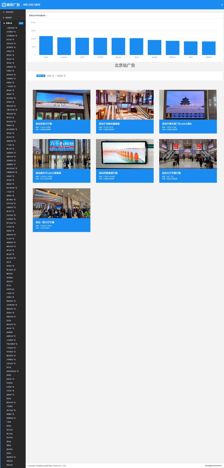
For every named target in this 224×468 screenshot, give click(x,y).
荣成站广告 (10, 313)
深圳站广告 (10, 102)
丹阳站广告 (10, 297)
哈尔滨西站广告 (12, 129)
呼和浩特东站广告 (13, 371)
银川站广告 (10, 211)
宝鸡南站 (10, 277)
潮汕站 (9, 441)
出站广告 (50, 76)
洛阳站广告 (10, 176)
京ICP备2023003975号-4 (213, 466)
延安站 (9, 453)
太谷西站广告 (11, 340)
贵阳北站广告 (11, 106)
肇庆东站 (10, 274)
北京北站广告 (11, 215)
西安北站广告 (11, 43)
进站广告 (40, 76)
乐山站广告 (10, 238)
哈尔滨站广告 (11, 98)
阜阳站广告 (10, 231)
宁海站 (9, 422)
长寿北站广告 (11, 363)
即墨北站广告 (11, 317)
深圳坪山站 (10, 289)
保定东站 (10, 281)
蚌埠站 (9, 426)
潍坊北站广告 (11, 402)
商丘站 (9, 367)
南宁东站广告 (11, 223)
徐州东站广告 (11, 121)
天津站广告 (10, 51)
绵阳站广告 (10, 184)
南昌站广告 (10, 94)
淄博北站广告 (11, 141)
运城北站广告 (11, 336)
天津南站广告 (11, 359)
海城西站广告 (11, 242)
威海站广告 (10, 195)
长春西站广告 (11, 207)
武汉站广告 (10, 39)
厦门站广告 (10, 149)
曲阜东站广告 (11, 246)
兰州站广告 (10, 227)
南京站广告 (10, 55)
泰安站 (9, 398)
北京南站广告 (11, 32)
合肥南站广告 (11, 67)
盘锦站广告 (10, 395)
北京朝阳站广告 (12, 36)
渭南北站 (10, 461)
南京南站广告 (11, 47)
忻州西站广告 (11, 352)
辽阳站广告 (10, 387)
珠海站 (9, 375)
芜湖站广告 (10, 125)
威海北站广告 (11, 309)
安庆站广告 (10, 266)
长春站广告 (10, 71)
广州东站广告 (11, 86)
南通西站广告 (11, 418)
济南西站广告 (11, 78)
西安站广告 (10, 379)
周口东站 (10, 434)
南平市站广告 (11, 410)
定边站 (9, 320)
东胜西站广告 (11, 153)
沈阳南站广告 (11, 160)
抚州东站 (10, 437)
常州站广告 (10, 133)
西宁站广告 (10, 137)
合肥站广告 (10, 82)
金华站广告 (10, 180)
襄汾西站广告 (11, 356)
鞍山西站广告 (11, 270)
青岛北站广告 (11, 114)
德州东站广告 (11, 324)
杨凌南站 (10, 332)
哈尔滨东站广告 (12, 188)
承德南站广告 (11, 164)
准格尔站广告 (11, 156)
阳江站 (9, 262)
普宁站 (9, 285)
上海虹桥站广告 (12, 28)
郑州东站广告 (11, 75)
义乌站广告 (10, 192)
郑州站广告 (10, 63)
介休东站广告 (11, 348)
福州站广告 (10, 90)
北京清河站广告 (12, 305)
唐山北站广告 (11, 258)
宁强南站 (10, 406)
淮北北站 (10, 430)
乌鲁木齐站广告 (12, 110)
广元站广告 (10, 145)
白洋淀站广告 (11, 219)
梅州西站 (10, 449)
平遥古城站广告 (12, 344)
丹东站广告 (10, 391)
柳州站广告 (10, 328)
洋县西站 (10, 383)
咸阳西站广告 (11, 457)
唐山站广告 (10, 254)
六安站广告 (10, 293)
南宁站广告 (10, 117)
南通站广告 (10, 414)
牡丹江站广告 (11, 203)
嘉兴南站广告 (11, 199)
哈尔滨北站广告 (12, 168)
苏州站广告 (10, 59)
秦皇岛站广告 (11, 301)
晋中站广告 (10, 250)
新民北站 (10, 465)
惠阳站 (9, 445)
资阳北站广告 (11, 235)
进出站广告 (61, 76)
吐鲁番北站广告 (12, 172)
